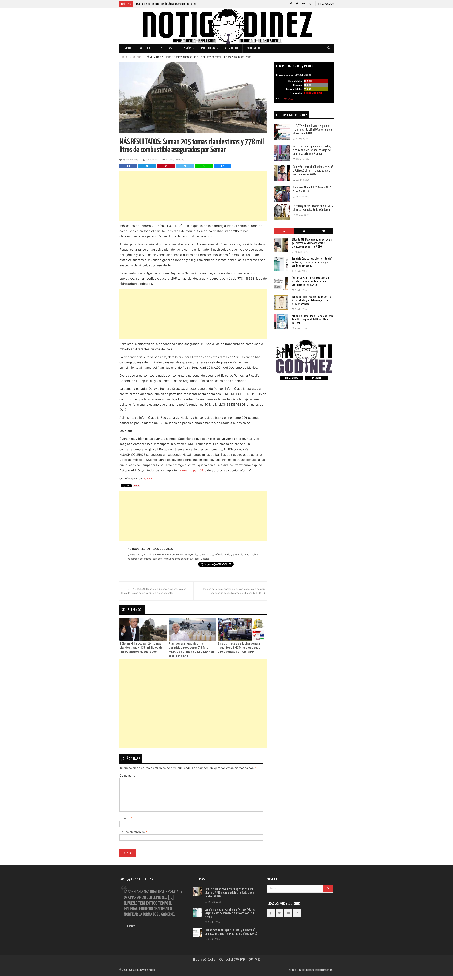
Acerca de (146, 48)
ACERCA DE (209, 960)
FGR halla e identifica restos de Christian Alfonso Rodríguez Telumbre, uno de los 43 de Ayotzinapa (312, 300)
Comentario (127, 775)
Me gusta (293, 378)
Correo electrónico (133, 832)
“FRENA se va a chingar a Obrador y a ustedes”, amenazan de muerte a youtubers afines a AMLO (310, 281)
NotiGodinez (151, 159)
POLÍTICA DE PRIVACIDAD (232, 960)
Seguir (317, 378)
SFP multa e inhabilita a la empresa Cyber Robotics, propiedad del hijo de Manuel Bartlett (312, 319)
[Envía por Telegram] (185, 166)
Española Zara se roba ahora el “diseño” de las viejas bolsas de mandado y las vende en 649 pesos (312, 262)
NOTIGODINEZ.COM (140, 970)
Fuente (131, 926)
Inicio (127, 48)
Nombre (126, 818)
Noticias (166, 48)
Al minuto (231, 48)
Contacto (253, 48)
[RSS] (309, 4)
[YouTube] (303, 4)
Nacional (170, 159)
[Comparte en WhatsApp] (204, 166)
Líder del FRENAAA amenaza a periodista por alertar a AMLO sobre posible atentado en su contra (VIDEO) (312, 243)
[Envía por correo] (223, 166)
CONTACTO (254, 960)
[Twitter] (297, 4)
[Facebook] (291, 4)
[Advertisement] (193, 196)
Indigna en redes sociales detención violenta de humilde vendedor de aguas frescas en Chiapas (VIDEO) (234, 591)
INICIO (196, 960)
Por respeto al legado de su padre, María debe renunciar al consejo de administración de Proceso (312, 150)
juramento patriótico (192, 470)
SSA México (288, 99)
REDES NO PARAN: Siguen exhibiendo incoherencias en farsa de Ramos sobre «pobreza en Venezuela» (153, 591)
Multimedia (208, 48)
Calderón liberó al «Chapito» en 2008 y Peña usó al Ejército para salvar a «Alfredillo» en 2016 (313, 170)
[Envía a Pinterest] (166, 166)
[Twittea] (147, 166)
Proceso (147, 478)
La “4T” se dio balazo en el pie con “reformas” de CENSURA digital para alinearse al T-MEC (312, 129)
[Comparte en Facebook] (128, 166)
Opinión (186, 48)
